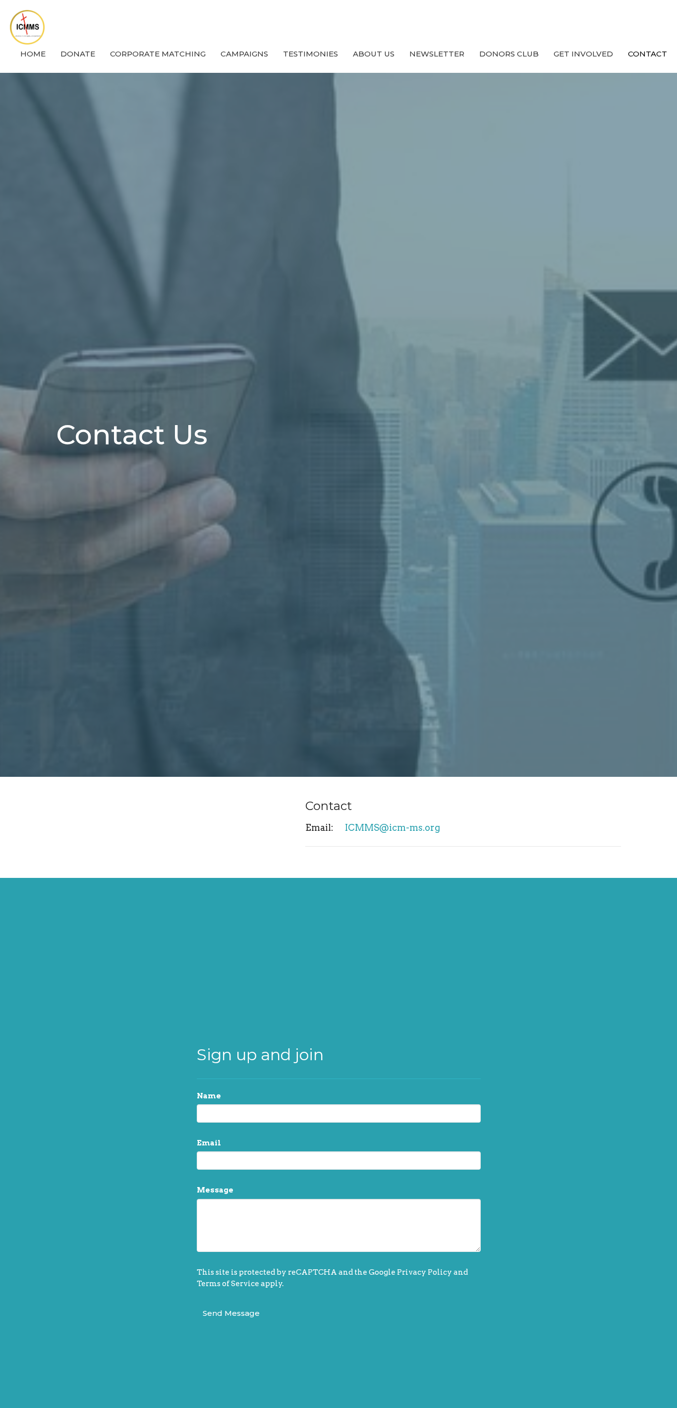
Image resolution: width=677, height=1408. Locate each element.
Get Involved (583, 53)
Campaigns (244, 53)
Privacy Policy (424, 1272)
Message (215, 1190)
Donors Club (509, 53)
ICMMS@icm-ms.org (392, 827)
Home (33, 53)
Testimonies (310, 53)
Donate (77, 53)
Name (209, 1095)
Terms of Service (228, 1283)
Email (209, 1142)
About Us (374, 53)
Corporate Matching (158, 53)
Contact (647, 53)
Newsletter (436, 53)
